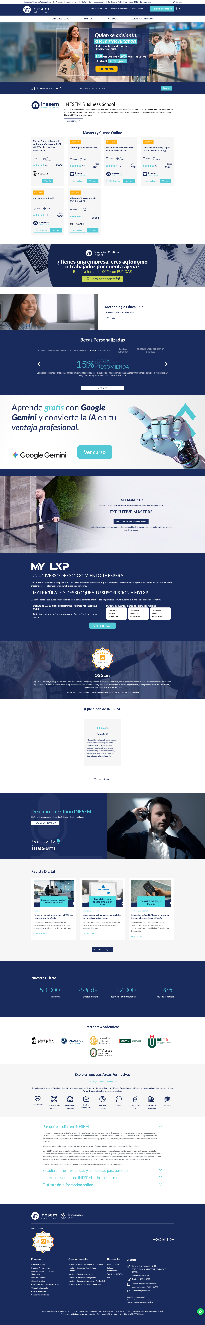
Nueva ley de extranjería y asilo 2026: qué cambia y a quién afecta (53, 916)
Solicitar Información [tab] (162, 8)
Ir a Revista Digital (102, 949)
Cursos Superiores (38, 1291)
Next (166, 364)
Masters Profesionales (40, 1268)
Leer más (38, 933)
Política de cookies (105, 1311)
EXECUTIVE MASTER (61, 19)
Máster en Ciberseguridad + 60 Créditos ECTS (83, 200)
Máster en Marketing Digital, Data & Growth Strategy (156, 149)
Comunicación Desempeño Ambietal (147, 1311)
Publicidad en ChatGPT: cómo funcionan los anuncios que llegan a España (150, 916)
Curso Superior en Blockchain (84, 147)
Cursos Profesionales (40, 1288)
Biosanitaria (38, 1104)
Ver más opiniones (102, 779)
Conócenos (72, 120)
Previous (38, 364)
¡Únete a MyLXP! (102, 625)
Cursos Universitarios (40, 1295)
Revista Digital (113, 1264)
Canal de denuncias (122, 1311)
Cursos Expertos (38, 1281)
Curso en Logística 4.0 (97, 2)
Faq (108, 1277)
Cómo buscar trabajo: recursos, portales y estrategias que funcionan (102, 916)
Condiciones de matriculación (84, 1311)
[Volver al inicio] (36, 9)
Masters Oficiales (38, 1277)
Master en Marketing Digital (76, 2)
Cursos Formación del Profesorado (45, 1284)
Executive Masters (39, 1264)
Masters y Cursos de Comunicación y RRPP (85, 1264)
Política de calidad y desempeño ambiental (78, 1314)
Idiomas (118, 1105)
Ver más (47, 181)
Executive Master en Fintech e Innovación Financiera (43, 2)
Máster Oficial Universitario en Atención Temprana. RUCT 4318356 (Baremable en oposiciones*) (47, 145)
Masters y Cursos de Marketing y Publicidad (86, 1281)
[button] (178, 8)
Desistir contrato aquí (135, 1297)
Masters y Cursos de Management (82, 1277)
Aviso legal (46, 1311)
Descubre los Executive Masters (131, 521)
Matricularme (78, 181)
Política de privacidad (61, 1311)
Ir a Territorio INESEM (44, 823)
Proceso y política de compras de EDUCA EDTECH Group (120, 1314)
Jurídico (167, 1105)
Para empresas (145, 2)
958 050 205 (145, 1279)
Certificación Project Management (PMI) (123, 2)
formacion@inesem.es (141, 1290)
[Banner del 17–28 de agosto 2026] (102, 52)
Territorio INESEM (115, 1274)
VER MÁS (102, 388)
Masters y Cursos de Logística (80, 1274)
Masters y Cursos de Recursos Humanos (84, 1284)
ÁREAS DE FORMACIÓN (142, 19)
